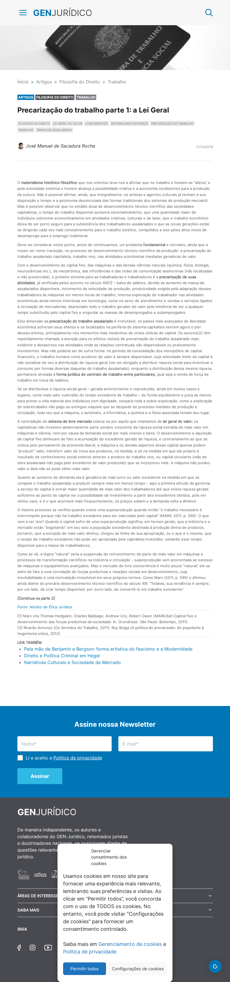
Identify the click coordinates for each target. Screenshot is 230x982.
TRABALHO (25, 130)
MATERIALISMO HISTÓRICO (129, 123)
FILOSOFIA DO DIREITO (34, 123)
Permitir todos (84, 968)
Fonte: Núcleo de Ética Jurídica (44, 607)
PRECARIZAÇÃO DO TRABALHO (172, 123)
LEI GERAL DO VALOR (67, 123)
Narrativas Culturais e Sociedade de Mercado (72, 662)
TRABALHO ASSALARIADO (54, 130)
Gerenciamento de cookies (130, 944)
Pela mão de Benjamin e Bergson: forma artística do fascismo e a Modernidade (108, 649)
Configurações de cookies (138, 968)
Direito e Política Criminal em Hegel (62, 655)
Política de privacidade (89, 952)
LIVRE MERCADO (96, 123)
